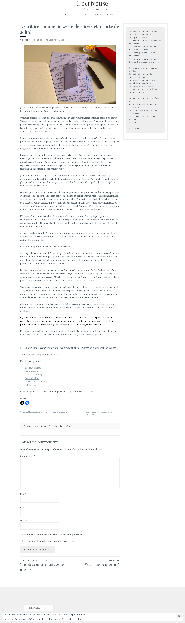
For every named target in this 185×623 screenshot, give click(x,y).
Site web (23, 521)
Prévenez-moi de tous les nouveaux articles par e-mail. (49, 541)
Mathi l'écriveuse (50, 426)
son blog (38, 374)
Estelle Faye (30, 385)
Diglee (28, 374)
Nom (23, 494)
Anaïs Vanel (30, 381)
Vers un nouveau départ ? (102, 562)
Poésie (99, 14)
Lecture (70, 14)
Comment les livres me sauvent (33, 412)
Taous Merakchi (33, 368)
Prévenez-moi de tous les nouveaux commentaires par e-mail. (52, 534)
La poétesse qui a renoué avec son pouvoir (43, 565)
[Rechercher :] (38, 608)
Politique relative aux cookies (71, 619)
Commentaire (27, 456)
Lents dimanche (60, 412)
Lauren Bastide (32, 371)
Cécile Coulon (32, 378)
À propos (113, 14)
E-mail (24, 507)
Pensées (85, 14)
